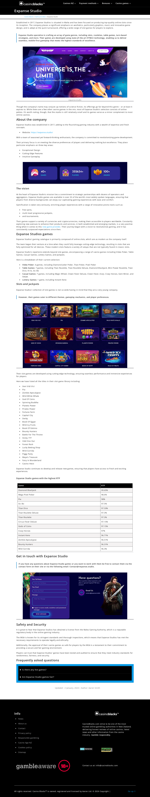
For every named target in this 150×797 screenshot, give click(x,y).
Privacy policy (24, 733)
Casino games (122, 3)
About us (22, 723)
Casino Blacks (29, 17)
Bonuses (106, 3)
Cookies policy (25, 747)
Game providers (40, 17)
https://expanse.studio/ (42, 132)
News (20, 719)
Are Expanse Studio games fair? (38, 677)
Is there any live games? (34, 669)
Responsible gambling (28, 738)
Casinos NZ (68, 3)
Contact (21, 728)
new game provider (51, 227)
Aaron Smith (94, 688)
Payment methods (87, 3)
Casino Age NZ (25, 742)
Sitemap (22, 752)
